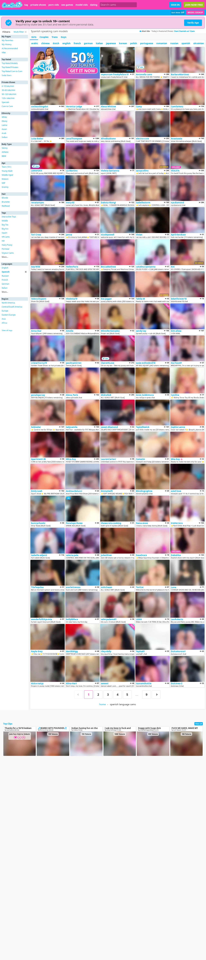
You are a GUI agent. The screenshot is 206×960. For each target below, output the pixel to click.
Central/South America (12, 306)
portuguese (146, 43)
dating (93, 4)
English (5, 267)
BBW (4, 156)
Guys (63, 37)
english (66, 43)
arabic (34, 43)
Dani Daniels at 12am (184, 31)
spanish (186, 43)
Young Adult (7, 171)
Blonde (5, 197)
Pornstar (5, 249)
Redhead (6, 206)
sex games (67, 4)
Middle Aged (7, 175)
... (136, 694)
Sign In (175, 4)
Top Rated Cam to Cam (12, 71)
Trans (55, 37)
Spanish (5, 271)
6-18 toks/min (8, 86)
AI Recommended (10, 48)
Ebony (4, 121)
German (5, 284)
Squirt (4, 232)
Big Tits (5, 224)
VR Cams (6, 236)
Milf (3, 183)
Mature (5, 179)
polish (133, 43)
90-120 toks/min (9, 94)
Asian (4, 129)
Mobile (5, 220)
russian (174, 43)
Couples (44, 37)
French (5, 279)
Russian (5, 275)
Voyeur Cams (8, 253)
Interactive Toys (9, 216)
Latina (4, 125)
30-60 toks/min (8, 90)
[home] (12, 4)
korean (123, 43)
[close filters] (25, 31)
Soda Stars (6, 75)
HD (3, 240)
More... (5, 257)
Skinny (5, 148)
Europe (5, 310)
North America (8, 302)
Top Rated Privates (10, 67)
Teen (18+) (6, 167)
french (77, 43)
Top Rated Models (10, 63)
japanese (111, 43)
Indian (4, 137)
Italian (4, 288)
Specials (5, 102)
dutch (56, 43)
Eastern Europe (9, 314)
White (4, 117)
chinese (45, 43)
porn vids (53, 4)
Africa (4, 323)
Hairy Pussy (7, 245)
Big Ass (5, 228)
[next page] (156, 694)
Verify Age (193, 22)
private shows (38, 4)
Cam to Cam (7, 106)
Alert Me (146, 31)
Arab (4, 133)
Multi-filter (19, 31)
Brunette (6, 201)
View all (198, 723)
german (88, 43)
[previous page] (79, 694)
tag (26, 4)
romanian (161, 43)
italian (99, 43)
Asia (4, 318)
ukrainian (198, 43)
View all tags (7, 330)
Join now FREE (194, 4)
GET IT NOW (82, 71)
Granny (5, 187)
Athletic (5, 152)
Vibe (4, 52)
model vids (81, 4)
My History (6, 44)
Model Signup (195, 12)
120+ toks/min (8, 98)
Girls (33, 37)
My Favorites (7, 40)
